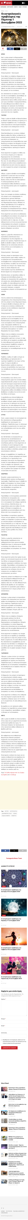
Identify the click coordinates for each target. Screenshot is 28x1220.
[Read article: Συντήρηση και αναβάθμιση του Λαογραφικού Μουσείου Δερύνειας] (4, 1112)
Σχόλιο (3, 999)
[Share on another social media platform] (24, 49)
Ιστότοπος (4, 1032)
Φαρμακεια (3, 7)
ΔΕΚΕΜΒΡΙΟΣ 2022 (7, 813)
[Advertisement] (14, 795)
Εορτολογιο (10, 7)
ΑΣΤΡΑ (6, 811)
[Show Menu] (2, 3)
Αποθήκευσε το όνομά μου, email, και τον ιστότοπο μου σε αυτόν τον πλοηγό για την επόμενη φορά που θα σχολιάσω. (14, 1041)
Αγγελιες (24, 7)
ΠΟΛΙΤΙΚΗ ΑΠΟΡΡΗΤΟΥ (18, 1211)
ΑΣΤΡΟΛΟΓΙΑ (13, 811)
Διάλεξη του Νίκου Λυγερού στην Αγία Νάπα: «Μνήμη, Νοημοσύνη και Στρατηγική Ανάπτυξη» (17, 1155)
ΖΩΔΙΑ (15, 813)
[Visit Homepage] (7, 3)
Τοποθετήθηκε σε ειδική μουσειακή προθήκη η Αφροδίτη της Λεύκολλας (17, 1121)
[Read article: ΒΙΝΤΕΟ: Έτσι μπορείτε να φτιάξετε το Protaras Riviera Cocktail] (4, 1138)
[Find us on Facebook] (1, 1208)
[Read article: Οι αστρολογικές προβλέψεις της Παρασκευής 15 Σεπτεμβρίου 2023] (14, 966)
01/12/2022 (19, 26)
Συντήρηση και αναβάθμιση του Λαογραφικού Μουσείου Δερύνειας (17, 1112)
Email (3, 1025)
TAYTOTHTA (9, 1211)
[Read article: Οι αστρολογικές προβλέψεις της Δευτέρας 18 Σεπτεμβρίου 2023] (14, 879)
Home (2, 10)
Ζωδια (20, 7)
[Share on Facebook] (10, 49)
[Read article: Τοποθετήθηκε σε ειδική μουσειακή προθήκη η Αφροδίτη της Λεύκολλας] (4, 1121)
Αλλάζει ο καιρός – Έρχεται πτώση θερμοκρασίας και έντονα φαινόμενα (18, 1146)
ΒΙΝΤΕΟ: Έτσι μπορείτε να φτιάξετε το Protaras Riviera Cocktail (16, 1138)
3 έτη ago (4, 896)
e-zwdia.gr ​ (13, 774)
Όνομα (3, 1019)
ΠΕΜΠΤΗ (14, 815)
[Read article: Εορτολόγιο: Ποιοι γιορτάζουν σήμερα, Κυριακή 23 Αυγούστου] (4, 1089)
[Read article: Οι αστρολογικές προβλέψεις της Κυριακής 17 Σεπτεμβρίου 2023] (14, 908)
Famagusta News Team (8, 26)
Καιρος (16, 7)
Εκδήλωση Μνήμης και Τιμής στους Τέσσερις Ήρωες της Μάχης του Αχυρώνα (16, 1181)
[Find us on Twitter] (3, 1208)
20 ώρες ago (12, 1101)
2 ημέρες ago (12, 1107)
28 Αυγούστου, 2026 (13, 1141)
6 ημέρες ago (12, 1091)
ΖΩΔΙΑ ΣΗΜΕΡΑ (6, 815)
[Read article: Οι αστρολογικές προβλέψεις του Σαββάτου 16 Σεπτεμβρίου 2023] (14, 937)
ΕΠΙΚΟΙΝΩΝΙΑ (4, 1212)
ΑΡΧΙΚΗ (3, 1211)
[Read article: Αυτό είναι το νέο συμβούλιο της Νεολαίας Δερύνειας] (4, 1106)
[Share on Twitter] (17, 49)
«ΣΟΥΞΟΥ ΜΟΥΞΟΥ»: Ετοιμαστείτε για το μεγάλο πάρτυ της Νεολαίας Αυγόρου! (17, 1173)
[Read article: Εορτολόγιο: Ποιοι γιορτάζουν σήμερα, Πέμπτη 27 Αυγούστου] (4, 1129)
